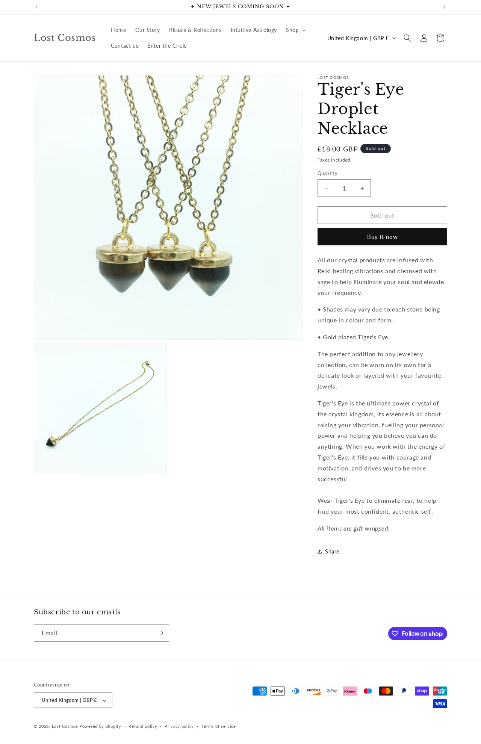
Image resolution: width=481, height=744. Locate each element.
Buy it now (382, 236)
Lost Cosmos (65, 726)
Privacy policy (179, 726)
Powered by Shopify (100, 726)
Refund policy (143, 726)
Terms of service (218, 726)
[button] (295, 30)
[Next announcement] (444, 7)
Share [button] (332, 551)
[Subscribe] (160, 633)
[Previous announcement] (36, 7)
